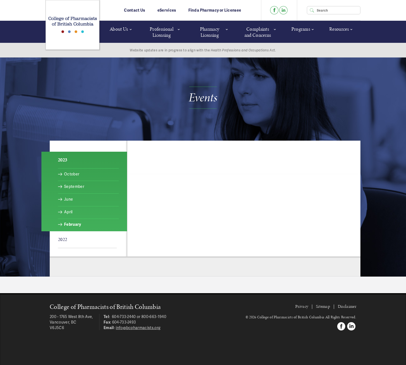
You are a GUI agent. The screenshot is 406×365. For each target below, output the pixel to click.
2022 (62, 239)
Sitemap (323, 306)
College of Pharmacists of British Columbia (72, 25)
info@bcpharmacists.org (138, 327)
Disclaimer (347, 306)
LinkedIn (283, 10)
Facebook (274, 10)
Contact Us (134, 10)
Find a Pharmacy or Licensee (214, 10)
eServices (166, 10)
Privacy (301, 306)
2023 (62, 159)
